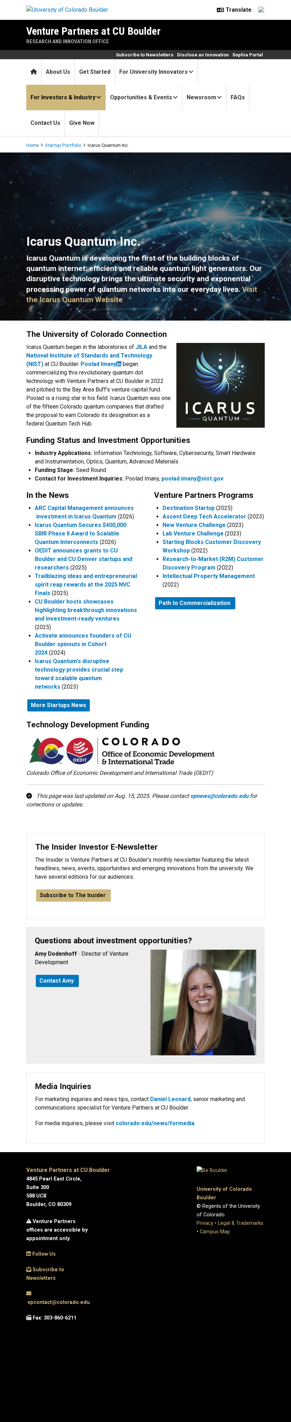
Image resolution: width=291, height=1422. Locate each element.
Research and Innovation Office (67, 41)
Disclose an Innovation (203, 54)
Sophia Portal (247, 54)
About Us (58, 71)
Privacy (205, 1223)
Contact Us (45, 123)
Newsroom (201, 97)
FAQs (238, 97)
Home (32, 145)
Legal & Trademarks (240, 1223)
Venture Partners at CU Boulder (93, 31)
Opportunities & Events (141, 97)
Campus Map (215, 1232)
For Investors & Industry (63, 97)
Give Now (81, 123)
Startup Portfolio (63, 145)
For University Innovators (153, 71)
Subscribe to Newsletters (145, 54)
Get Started (94, 71)
